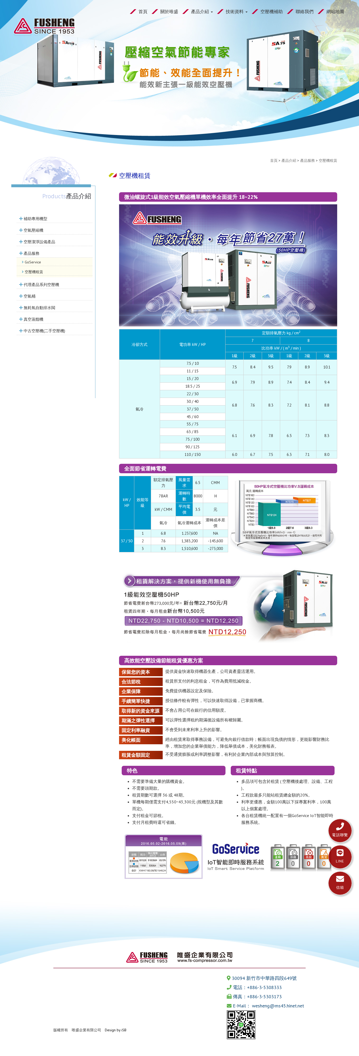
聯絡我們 (305, 11)
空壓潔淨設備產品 (39, 241)
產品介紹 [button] (200, 11)
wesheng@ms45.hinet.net (278, 1006)
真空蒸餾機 (33, 319)
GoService (32, 262)
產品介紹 (288, 160)
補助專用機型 (35, 218)
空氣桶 (29, 296)
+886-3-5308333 (264, 987)
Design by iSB (115, 1030)
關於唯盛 (169, 11)
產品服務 (31, 253)
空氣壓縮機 (33, 230)
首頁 (143, 11)
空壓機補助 (271, 11)
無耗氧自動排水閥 (39, 307)
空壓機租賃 (33, 271)
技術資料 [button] (235, 11)
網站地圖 (335, 11)
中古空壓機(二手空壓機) (44, 330)
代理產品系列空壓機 (41, 284)
